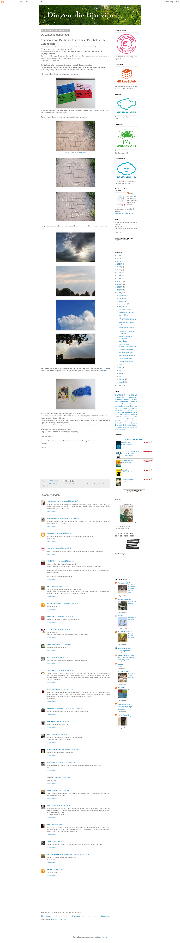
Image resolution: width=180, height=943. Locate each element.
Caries (121, 415)
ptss (127, 406)
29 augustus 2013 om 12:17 (69, 501)
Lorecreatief (51, 721)
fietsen (127, 415)
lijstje (126, 421)
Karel (123, 406)
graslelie (122, 429)
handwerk (65, 484)
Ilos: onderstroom (127, 461)
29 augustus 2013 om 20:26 (61, 644)
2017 (119, 281)
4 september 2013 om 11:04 (69, 749)
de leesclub (126, 404)
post (116, 402)
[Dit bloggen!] (66, 481)
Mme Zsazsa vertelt (124, 704)
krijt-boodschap (91, 484)
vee (48, 586)
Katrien (49, 629)
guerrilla (118, 421)
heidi (48, 734)
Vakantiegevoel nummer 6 (127, 347)
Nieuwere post (46, 916)
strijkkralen (118, 423)
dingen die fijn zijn (128, 410)
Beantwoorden (51, 511)
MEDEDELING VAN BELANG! (132, 675)
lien (48, 657)
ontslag (128, 419)
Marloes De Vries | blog (126, 655)
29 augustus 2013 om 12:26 (69, 518)
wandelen (119, 399)
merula (49, 644)
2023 (119, 264)
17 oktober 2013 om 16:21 (60, 790)
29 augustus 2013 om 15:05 (62, 548)
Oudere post (105, 916)
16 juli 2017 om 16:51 (60, 869)
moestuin (134, 415)
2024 (119, 261)
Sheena (49, 548)
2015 (119, 287)
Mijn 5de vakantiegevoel (127, 355)
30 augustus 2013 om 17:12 (72, 708)
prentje (120, 615)
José (48, 824)
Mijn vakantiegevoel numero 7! (125, 337)
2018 (119, 278)
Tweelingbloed (126, 442)
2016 (119, 284)
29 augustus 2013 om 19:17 (71, 603)
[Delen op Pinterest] (73, 481)
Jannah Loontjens (128, 455)
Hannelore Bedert (128, 444)
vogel (127, 417)
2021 (119, 270)
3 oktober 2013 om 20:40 (62, 777)
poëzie (135, 417)
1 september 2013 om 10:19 (65, 721)
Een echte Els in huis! (126, 352)
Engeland (118, 425)
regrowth (126, 427)
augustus (122, 307)
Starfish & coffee (123, 671)
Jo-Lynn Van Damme (54, 603)
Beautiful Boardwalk (125, 632)
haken (60, 484)
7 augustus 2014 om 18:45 (59, 824)
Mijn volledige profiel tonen (124, 214)
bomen (117, 404)
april (120, 373)
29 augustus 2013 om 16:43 (66, 561)
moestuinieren (132, 423)
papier (99, 484)
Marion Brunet (127, 462)
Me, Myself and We (53, 518)
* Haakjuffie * (51, 561)
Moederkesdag (124, 344)
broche (135, 425)
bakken (134, 419)
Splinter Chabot (127, 471)
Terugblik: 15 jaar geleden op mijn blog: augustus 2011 (131, 588)
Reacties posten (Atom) (58, 919)
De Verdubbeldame (53, 749)
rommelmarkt (119, 419)
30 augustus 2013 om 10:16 (66, 670)
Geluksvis (54, 484)
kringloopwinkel (127, 425)
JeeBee (49, 869)
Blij (128, 689)
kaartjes (84, 484)
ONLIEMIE (121, 688)
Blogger (104, 937)
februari (122, 379)
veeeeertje (50, 533)
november (122, 298)
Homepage (76, 916)
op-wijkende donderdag (126, 397)
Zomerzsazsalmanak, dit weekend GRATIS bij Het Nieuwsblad (125, 708)
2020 (119, 273)
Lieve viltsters (123, 315)
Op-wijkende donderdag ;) (127, 312)
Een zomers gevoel (127, 479)
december (122, 295)
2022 (119, 267)
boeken (127, 399)
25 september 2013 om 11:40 (66, 762)
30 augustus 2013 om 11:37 (64, 689)
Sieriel (127, 413)
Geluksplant (119, 413)
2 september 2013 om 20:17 (60, 734)
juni (120, 368)
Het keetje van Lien (124, 599)
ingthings (78, 484)
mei (120, 370)
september (122, 304)
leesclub (118, 417)
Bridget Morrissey (127, 481)
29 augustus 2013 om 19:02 (59, 586)
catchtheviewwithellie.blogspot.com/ (59, 854)
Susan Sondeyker (53, 501)
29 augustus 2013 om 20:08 (61, 629)
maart (121, 376)
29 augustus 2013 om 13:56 (64, 533)
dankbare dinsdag (126, 395)
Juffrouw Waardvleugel (55, 708)
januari (121, 382)
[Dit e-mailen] (63, 481)
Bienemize (50, 616)
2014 (119, 290)
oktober (121, 301)
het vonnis (118, 427)
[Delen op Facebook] (70, 481)
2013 (119, 293)
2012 (119, 386)
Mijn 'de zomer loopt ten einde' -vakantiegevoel (127, 319)
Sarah (49, 790)
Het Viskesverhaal (125, 309)
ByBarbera (50, 689)
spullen (130, 717)
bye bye (120, 666)
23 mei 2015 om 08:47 (58, 841)
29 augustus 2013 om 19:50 (64, 616)
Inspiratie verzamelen (126, 361)
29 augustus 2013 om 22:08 (59, 657)
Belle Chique (51, 762)
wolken (104, 484)
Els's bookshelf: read (134, 439)
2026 (119, 255)
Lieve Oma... (123, 341)
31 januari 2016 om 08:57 (81, 854)
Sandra (49, 805)
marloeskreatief (123, 715)
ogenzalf (121, 664)
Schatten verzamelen (126, 350)
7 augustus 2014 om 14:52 (61, 805)
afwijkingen (79, 47)
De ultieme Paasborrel (124, 650)
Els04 (131, 193)
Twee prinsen (125, 470)
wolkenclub (45, 486)
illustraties (72, 484)
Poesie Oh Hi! (51, 670)
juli (120, 365)
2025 (119, 258)
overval (134, 421)
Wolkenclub (82, 152)
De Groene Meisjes (124, 648)
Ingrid (103, 371)
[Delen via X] (68, 481)
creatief (48, 484)
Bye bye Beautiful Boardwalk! (131, 635)
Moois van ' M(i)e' (124, 583)
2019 (119, 275)
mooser (132, 427)
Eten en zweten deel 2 (126, 358)
